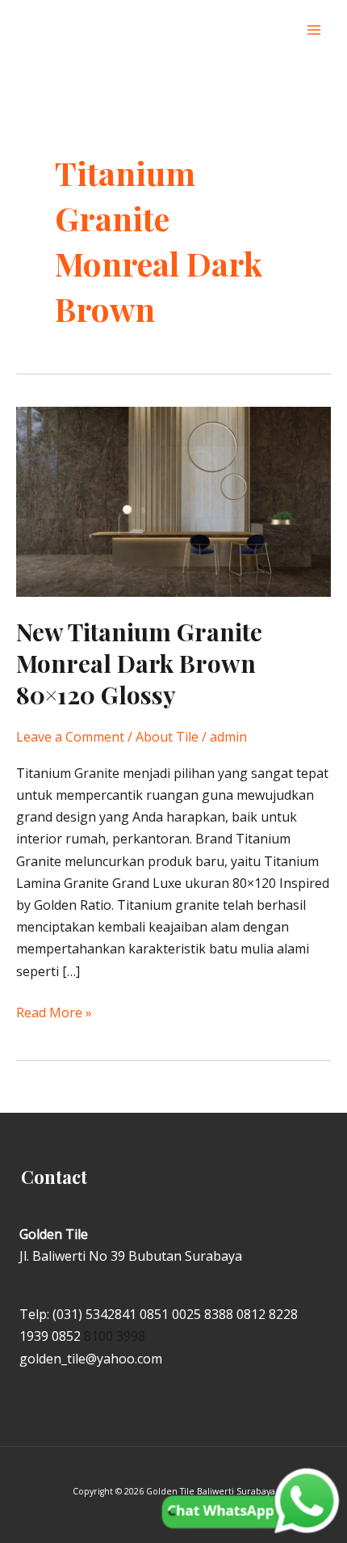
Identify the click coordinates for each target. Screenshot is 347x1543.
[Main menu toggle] (314, 30)
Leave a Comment (70, 737)
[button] (281, 30)
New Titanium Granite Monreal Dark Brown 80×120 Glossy (139, 663)
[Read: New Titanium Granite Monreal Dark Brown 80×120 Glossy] (173, 500)
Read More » (54, 1011)
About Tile (167, 737)
